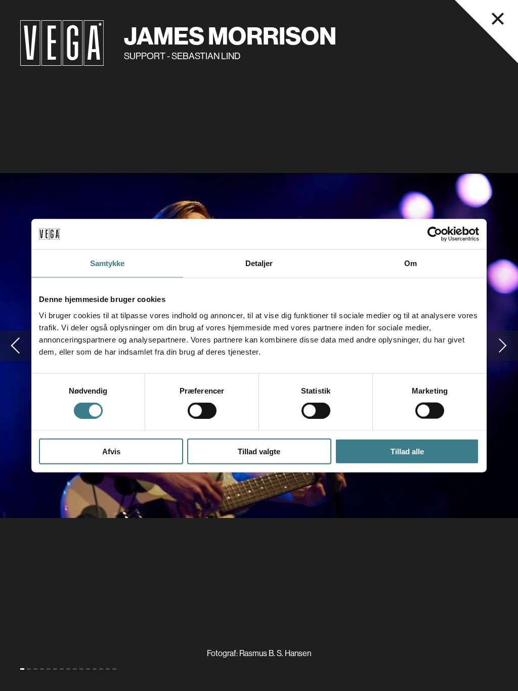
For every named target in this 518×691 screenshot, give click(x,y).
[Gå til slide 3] (35, 669)
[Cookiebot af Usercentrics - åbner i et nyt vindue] (435, 234)
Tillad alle (407, 451)
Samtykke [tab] (107, 263)
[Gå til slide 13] (101, 669)
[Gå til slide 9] (75, 669)
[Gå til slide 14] (108, 669)
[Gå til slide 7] (62, 669)
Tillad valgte (259, 451)
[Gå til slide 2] (29, 669)
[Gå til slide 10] (81, 669)
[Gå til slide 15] (114, 669)
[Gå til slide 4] (42, 669)
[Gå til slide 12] (95, 669)
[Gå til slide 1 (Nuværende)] (22, 669)
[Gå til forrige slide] (15, 345)
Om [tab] (410, 263)
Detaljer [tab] (259, 263)
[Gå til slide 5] (49, 669)
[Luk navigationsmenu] (497, 19)
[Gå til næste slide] (503, 345)
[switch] (202, 411)
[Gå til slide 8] (68, 669)
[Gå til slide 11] (88, 669)
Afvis (111, 451)
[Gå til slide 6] (55, 669)
